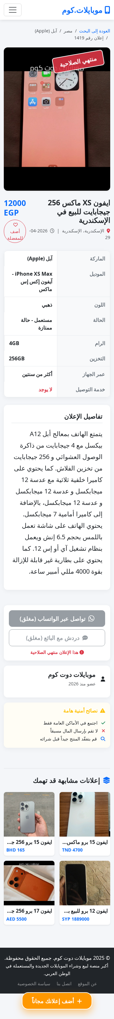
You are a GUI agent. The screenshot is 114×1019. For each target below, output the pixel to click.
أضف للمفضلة (15, 234)
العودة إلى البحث (94, 31)
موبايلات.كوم (83, 9)
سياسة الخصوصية (33, 983)
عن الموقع (87, 983)
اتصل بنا (64, 983)
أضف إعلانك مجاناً (54, 1001)
